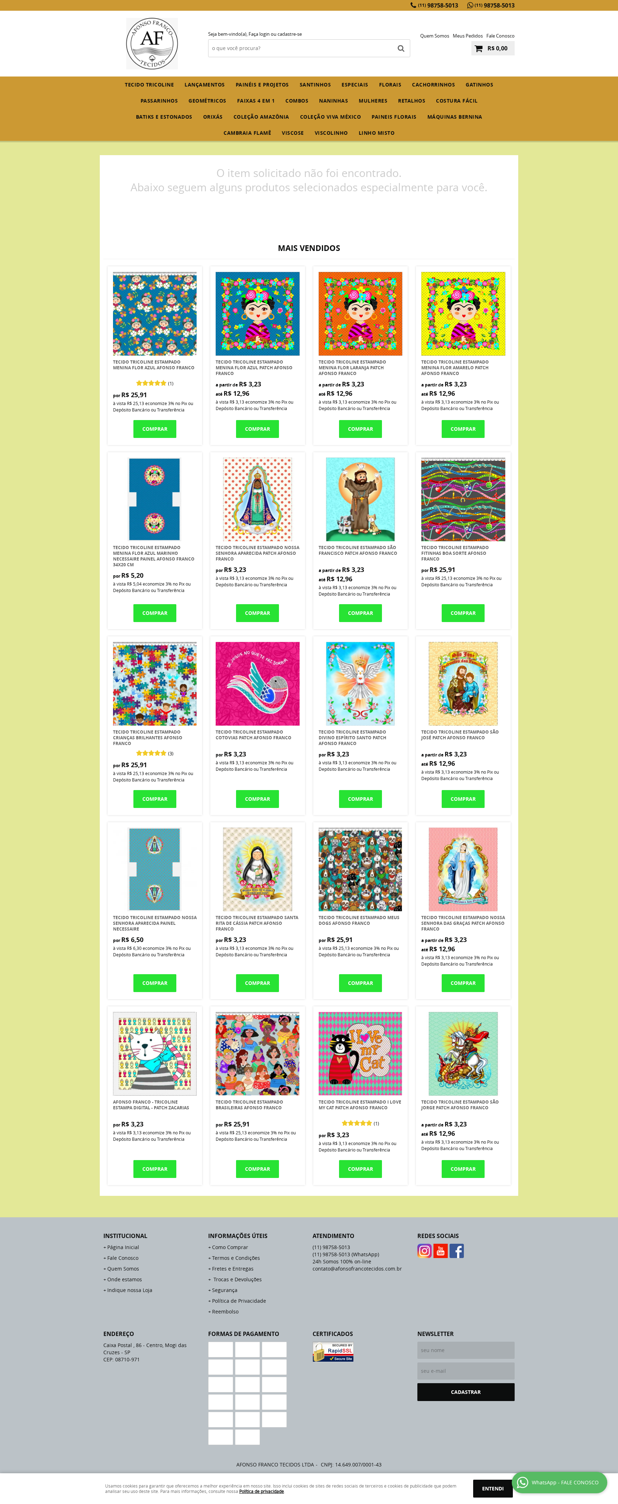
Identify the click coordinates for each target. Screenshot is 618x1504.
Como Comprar (230, 1247)
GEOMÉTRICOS (207, 100)
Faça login (259, 34)
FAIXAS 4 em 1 (256, 100)
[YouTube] (440, 1251)
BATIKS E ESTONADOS (164, 116)
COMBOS (296, 100)
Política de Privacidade (239, 1300)
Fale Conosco (500, 36)
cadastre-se (290, 34)
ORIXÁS (213, 116)
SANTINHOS (315, 84)
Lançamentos (205, 84)
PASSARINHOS (159, 100)
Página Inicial (123, 1247)
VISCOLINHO (331, 132)
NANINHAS (333, 100)
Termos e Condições (236, 1257)
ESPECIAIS (355, 84)
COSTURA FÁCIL (457, 100)
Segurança (224, 1290)
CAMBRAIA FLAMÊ (247, 132)
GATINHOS (479, 84)
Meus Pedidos (468, 36)
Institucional (125, 1236)
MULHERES (373, 100)
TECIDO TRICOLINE (149, 84)
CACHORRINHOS (433, 84)
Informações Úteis (238, 1236)
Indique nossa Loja (129, 1290)
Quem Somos (434, 36)
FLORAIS (390, 84)
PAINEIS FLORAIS (394, 116)
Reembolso (225, 1311)
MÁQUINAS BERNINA (454, 116)
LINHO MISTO (377, 132)
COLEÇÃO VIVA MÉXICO (330, 116)
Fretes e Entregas (233, 1268)
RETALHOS (411, 100)
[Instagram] (424, 1251)
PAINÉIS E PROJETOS (262, 84)
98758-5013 (438, 5)
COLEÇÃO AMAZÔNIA (261, 116)
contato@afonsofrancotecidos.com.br (357, 1268)
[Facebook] (457, 1251)
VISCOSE (293, 132)
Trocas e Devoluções (237, 1279)
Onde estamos (124, 1279)
